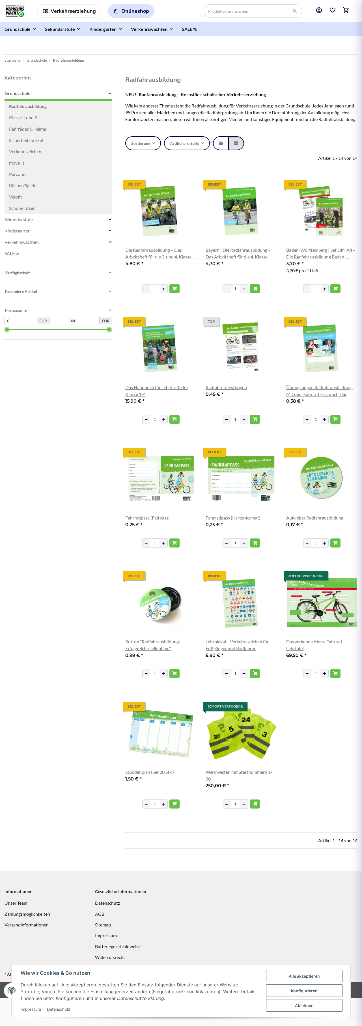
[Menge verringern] (146, 288)
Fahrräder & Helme (27, 129)
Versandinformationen (27, 924)
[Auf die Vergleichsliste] (172, 185)
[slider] (6, 329)
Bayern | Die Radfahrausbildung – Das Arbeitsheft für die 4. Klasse (238, 253)
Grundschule (18, 93)
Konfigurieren (304, 990)
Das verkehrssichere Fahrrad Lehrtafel (314, 645)
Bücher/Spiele (22, 185)
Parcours (18, 174)
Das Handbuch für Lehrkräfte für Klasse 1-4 (156, 391)
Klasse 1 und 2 (23, 117)
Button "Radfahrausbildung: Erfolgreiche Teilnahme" (152, 645)
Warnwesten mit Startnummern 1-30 (239, 775)
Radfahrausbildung (28, 106)
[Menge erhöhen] (163, 288)
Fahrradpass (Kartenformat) (233, 517)
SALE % (12, 253)
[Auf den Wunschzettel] (187, 185)
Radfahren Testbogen (226, 387)
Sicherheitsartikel (26, 140)
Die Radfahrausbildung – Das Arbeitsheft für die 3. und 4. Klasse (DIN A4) (158, 253)
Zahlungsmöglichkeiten (27, 914)
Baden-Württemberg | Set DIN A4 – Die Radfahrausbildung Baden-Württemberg (320, 253)
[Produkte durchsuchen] (295, 11)
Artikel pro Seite (184, 143)
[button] (319, 11)
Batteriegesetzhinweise (118, 946)
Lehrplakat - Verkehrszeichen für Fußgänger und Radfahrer (237, 645)
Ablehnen (304, 1005)
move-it (16, 162)
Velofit (15, 196)
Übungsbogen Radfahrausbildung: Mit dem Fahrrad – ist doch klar (319, 391)
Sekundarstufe (19, 219)
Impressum (31, 1009)
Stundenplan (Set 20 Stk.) (149, 772)
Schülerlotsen (22, 208)
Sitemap (103, 924)
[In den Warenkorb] (174, 288)
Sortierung (140, 143)
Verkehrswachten (22, 242)
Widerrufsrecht (110, 957)
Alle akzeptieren (304, 976)
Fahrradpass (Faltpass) (147, 517)
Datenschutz (58, 1009)
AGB (99, 914)
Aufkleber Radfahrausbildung (314, 517)
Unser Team (16, 903)
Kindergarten (18, 230)
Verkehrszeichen (25, 151)
